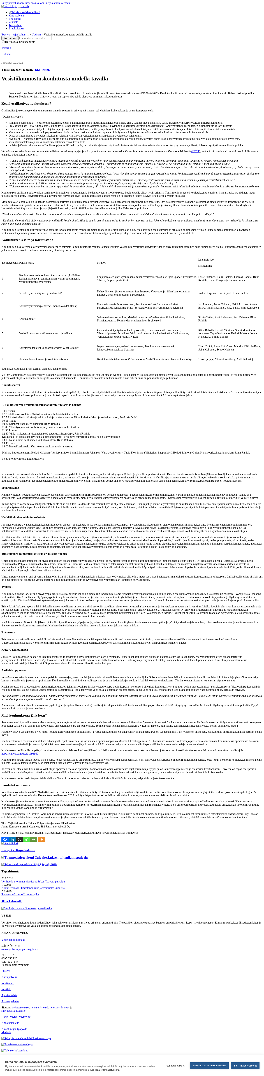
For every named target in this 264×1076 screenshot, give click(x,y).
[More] (41, 839)
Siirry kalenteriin (11, 901)
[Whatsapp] (26, 839)
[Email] (33, 839)
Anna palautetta (10, 1022)
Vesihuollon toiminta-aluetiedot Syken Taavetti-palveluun (33, 881)
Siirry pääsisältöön (34, 2)
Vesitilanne (15, 18)
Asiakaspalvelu (10, 1001)
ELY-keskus (42, 69)
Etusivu (5, 970)
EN (27, 6)
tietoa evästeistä (39, 1007)
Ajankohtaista (16, 28)
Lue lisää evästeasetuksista (104, 1069)
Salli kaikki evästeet (245, 1065)
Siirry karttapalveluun (18, 850)
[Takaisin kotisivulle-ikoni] (24, 12)
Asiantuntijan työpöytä (14, 1028)
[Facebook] (5, 839)
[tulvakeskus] (14, 1050)
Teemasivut (15, 25)
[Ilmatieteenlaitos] (17, 1044)
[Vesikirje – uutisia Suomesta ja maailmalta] (26, 908)
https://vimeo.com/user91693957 (19, 753)
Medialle (6, 1032)
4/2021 (195, 151)
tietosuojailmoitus (60, 1007)
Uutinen (6, 54)
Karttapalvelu (16, 15)
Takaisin (6, 47)
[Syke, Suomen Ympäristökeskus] (26, 1038)
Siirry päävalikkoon (12, 2)
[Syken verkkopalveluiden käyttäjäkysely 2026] (29, 864)
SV (23, 6)
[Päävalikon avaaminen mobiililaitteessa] (19, 7)
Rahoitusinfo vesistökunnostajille (20, 894)
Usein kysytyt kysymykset (16, 1016)
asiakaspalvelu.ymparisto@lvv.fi (19, 949)
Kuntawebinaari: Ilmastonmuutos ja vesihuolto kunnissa (33, 887)
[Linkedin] (12, 839)
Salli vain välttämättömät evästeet (209, 1066)
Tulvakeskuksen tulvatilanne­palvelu (61, 857)
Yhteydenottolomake (13, 939)
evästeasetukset (20, 1007)
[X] (19, 839)
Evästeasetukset (175, 1066)
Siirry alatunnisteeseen (57, 2)
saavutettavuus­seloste (13, 1010)
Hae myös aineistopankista (20, 41)
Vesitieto (13, 21)
